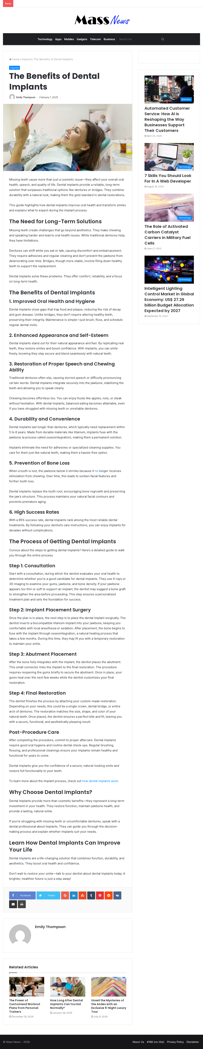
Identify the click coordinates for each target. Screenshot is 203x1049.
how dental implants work (99, 781)
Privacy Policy (175, 1041)
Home (15, 59)
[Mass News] (101, 20)
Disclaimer (193, 1041)
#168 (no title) (155, 1041)
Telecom (95, 39)
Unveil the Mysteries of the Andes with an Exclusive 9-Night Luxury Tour (108, 1006)
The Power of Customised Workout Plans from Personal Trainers (24, 1006)
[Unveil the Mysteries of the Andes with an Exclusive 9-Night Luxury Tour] (108, 987)
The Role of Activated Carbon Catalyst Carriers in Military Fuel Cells (168, 235)
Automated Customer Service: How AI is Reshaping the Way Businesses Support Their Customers (167, 119)
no (96, 471)
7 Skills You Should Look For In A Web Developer (168, 178)
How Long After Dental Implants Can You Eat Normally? (66, 1004)
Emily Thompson (25, 97)
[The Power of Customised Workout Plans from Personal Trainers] (26, 987)
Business (109, 39)
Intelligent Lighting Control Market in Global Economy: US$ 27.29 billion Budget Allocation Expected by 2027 (169, 299)
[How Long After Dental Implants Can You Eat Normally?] (67, 987)
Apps (58, 39)
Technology (45, 39)
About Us (138, 1041)
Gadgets (82, 39)
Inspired (27, 59)
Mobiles (69, 39)
